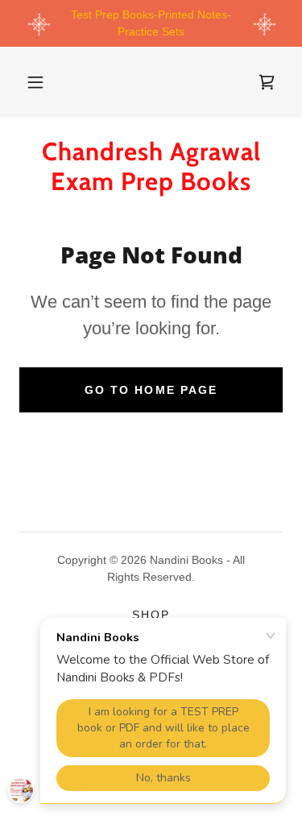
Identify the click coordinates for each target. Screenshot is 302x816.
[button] (35, 82)
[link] (266, 82)
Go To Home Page (151, 389)
